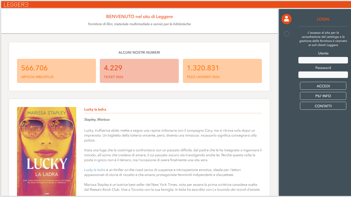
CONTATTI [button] (323, 106)
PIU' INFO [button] (323, 96)
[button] (287, 19)
